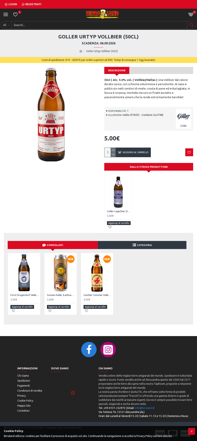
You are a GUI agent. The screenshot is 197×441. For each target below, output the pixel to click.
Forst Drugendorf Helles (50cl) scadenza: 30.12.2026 (24, 295)
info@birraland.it (145, 407)
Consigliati (55, 245)
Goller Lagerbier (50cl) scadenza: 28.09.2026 (119, 211)
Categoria (144, 245)
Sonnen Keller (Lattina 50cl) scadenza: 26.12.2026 (61, 295)
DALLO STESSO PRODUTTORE (149, 166)
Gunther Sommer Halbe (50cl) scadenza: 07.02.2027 (97, 295)
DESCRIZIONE (116, 70)
